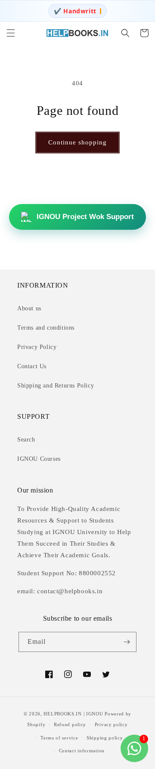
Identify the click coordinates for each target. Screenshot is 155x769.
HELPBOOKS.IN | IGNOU (73, 713)
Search (26, 439)
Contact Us (31, 366)
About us (29, 308)
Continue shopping (77, 142)
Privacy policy (111, 724)
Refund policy (70, 724)
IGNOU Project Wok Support (85, 217)
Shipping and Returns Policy (55, 385)
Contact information (82, 750)
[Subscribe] (126, 642)
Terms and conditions (45, 327)
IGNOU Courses (39, 459)
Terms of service (59, 737)
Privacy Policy (36, 347)
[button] (10, 33)
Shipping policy (105, 737)
